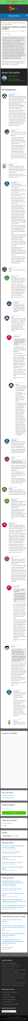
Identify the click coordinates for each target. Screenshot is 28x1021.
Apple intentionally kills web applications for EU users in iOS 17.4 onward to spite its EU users (14, 927)
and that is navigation (15, 58)
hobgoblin (14, 182)
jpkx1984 (15, 302)
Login (4, 825)
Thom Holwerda (7, 31)
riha (12, 557)
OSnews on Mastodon (9, 997)
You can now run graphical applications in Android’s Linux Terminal (13, 846)
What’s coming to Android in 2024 (11, 852)
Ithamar (15, 721)
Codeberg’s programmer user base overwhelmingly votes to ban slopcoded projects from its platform (13, 882)
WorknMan (12, 95)
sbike (10, 268)
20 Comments (6, 34)
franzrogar (16, 336)
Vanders (11, 165)
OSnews (9, 1017)
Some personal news (7, 947)
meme (13, 317)
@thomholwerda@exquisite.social (16, 80)
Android (9, 22)
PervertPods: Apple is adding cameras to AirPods (13, 894)
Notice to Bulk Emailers (9, 999)
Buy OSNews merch (8, 797)
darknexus (14, 276)
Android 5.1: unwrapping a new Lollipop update (12, 867)
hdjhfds (11, 488)
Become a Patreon (8, 795)
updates (16, 64)
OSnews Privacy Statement (9, 963)
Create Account (7, 823)
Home (4, 22)
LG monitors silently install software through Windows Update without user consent (14, 906)
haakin (13, 646)
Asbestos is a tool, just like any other (11, 889)
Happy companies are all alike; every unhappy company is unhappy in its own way (14, 900)
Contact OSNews (7, 1002)
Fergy (12, 458)
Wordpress (16, 971)
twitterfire (14, 500)
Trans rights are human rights (10, 1004)
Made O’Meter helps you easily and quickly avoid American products (13, 934)
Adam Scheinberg (21, 970)
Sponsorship (6, 994)
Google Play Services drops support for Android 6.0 (12, 857)
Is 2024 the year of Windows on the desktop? (11, 920)
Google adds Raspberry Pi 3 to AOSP (12, 862)
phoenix (13, 130)
